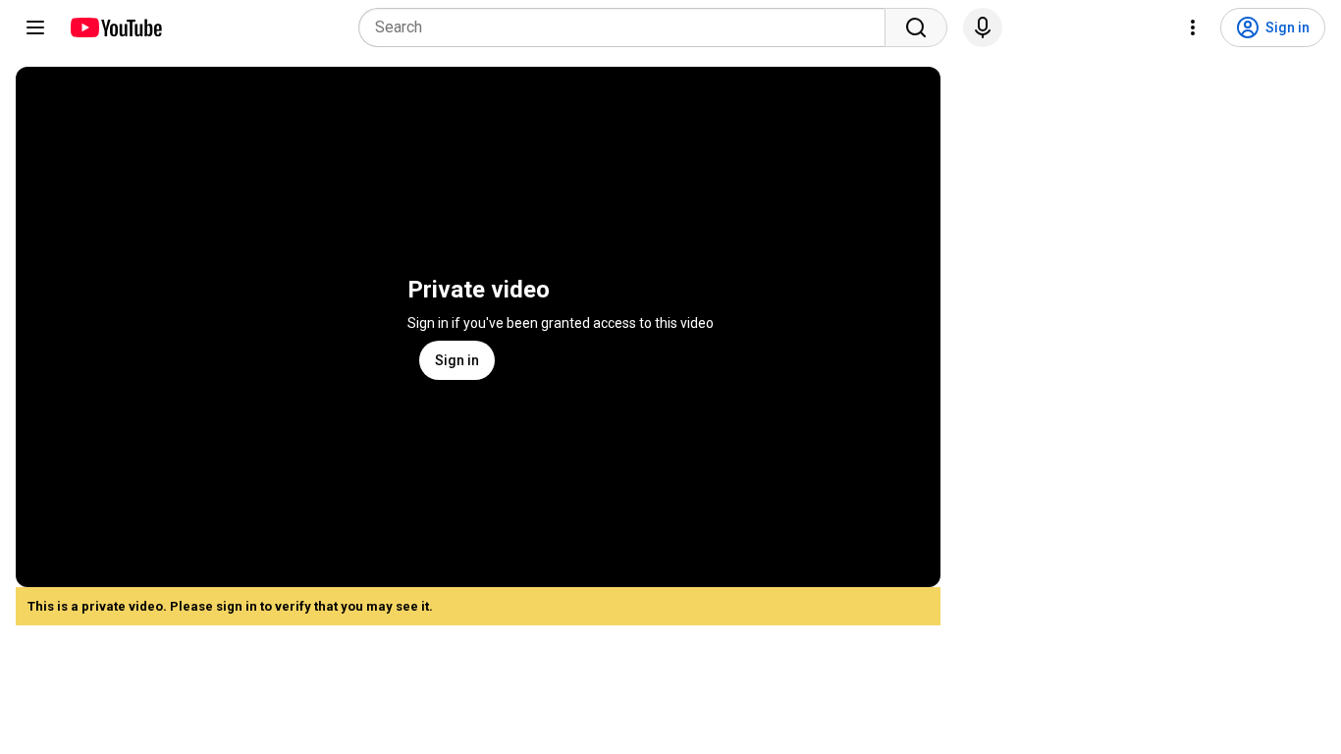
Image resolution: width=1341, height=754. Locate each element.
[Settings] (1193, 27)
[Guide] (35, 27)
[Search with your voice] (982, 27)
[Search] (916, 27)
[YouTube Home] (115, 27)
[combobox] (628, 27)
